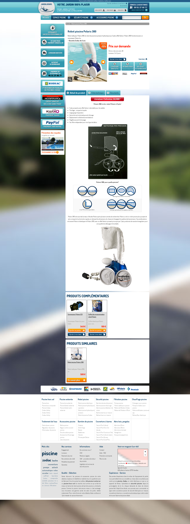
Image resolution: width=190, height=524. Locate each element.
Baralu (80, 430)
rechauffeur (53, 483)
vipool (55, 473)
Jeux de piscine (64, 440)
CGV (81, 453)
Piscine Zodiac (46, 408)
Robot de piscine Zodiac (85, 415)
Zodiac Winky (46, 410)
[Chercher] (145, 17)
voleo (55, 470)
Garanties (64, 465)
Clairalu (80, 435)
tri (55, 481)
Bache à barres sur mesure (104, 413)
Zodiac (45, 478)
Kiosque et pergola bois (121, 435)
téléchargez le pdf (49, 152)
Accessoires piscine (67, 421)
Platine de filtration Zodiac (122, 408)
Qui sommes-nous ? (85, 450)
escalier (45, 473)
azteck (55, 467)
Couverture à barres (104, 421)
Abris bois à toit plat (120, 430)
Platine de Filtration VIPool (122, 410)
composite (54, 478)
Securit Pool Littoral (102, 425)
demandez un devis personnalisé (52, 33)
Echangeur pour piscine (139, 403)
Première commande (106, 456)
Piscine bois (45, 403)
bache (55, 460)
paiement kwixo (52, 115)
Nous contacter (138, 10)
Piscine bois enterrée (66, 403)
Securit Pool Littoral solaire (104, 435)
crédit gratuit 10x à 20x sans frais (53, 102)
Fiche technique (97, 93)
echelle (44, 481)
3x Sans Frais (127, 68)
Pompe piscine (118, 403)
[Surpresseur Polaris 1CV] (76, 301)
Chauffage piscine (139, 399)
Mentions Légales (85, 456)
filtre (46, 483)
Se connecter (123, 6)
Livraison (64, 453)
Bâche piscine (64, 425)
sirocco (46, 485)
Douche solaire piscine (66, 432)
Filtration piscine (120, 399)
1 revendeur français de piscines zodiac (53, 89)
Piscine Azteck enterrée (67, 405)
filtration (53, 485)
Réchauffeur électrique (139, 415)
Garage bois (117, 432)
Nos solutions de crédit (68, 459)
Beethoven (81, 432)
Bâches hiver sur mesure (103, 415)
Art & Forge (81, 428)
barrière (55, 476)
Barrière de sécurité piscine (104, 403)
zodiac (46, 460)
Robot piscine (83, 399)
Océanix (80, 425)
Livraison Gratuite (114, 68)
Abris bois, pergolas (121, 421)
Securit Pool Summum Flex (104, 432)
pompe (46, 467)
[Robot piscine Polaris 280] (76, 349)
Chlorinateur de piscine (49, 430)
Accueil (68, 24)
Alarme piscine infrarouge (103, 405)
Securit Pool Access (102, 437)
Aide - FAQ (103, 453)
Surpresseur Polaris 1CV (75, 314)
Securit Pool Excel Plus (103, 440)
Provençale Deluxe (83, 437)
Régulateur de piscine (48, 428)
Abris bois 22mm (119, 425)
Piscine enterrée (66, 399)
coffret (46, 476)
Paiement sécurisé (67, 456)
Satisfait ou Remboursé (140, 68)
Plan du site (103, 459)
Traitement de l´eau (49, 421)
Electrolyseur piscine (48, 425)
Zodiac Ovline (46, 413)
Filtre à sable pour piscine (121, 405)
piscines (51, 481)
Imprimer (142, 59)
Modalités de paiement (68, 462)
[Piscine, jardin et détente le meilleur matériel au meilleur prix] (46, 9)
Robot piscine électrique (85, 403)
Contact (102, 450)
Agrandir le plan (122, 468)
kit (43, 483)
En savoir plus (74, 380)
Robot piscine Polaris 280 (76, 362)
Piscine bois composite (48, 405)
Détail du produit (77, 93)
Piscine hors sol (48, 399)
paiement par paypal (53, 126)
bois (50, 473)
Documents (114, 93)
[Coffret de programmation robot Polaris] (97, 301)
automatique (47, 470)
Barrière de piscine (85, 421)
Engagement (65, 450)
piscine (50, 453)
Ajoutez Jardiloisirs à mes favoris (116, 3)
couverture (53, 464)
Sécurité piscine (102, 399)
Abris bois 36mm (119, 428)
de (43, 485)
